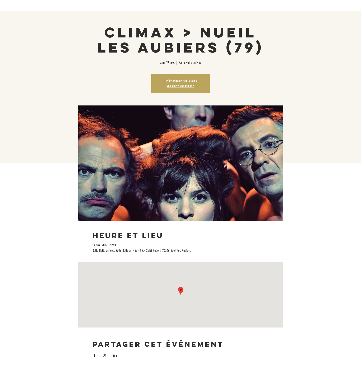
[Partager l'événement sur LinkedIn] (115, 355)
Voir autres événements (180, 86)
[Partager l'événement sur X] (105, 355)
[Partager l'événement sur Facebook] (95, 355)
